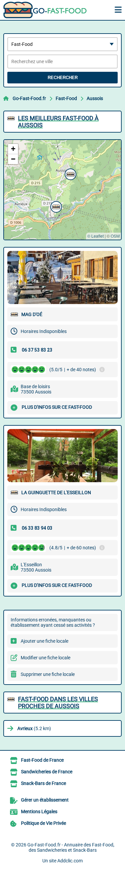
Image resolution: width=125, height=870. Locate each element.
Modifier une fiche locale (45, 657)
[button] (70, 173)
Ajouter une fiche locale (44, 641)
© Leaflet (95, 236)
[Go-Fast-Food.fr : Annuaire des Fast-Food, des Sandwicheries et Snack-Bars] (45, 10)
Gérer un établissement (45, 800)
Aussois (95, 98)
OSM (115, 236)
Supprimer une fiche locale (48, 674)
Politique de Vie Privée (43, 823)
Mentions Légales (39, 811)
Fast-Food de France (42, 760)
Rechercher (63, 77)
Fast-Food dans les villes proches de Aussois (58, 702)
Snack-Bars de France (43, 783)
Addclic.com (70, 860)
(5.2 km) (34, 728)
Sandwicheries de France (46, 771)
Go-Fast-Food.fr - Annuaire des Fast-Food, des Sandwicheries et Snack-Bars (70, 847)
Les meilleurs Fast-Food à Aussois (58, 122)
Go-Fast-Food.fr (29, 98)
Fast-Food (66, 98)
